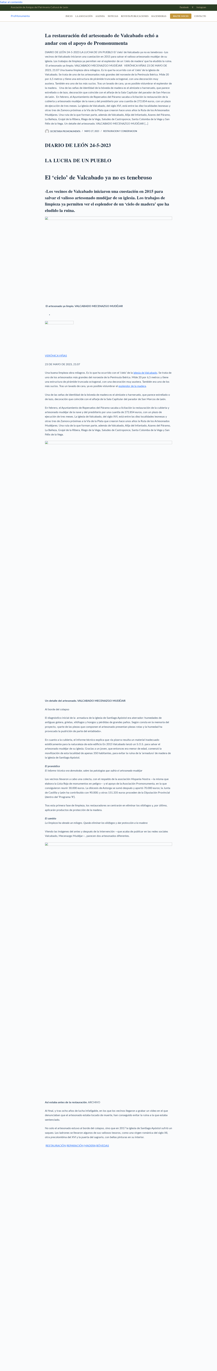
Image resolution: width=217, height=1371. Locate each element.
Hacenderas (158, 16)
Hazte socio (181, 16)
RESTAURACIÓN (56, 1145)
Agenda (100, 16)
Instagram (201, 7)
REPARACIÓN (75, 1145)
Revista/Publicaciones (135, 16)
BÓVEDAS (102, 1145)
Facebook (184, 7)
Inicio (69, 16)
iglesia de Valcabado (145, 372)
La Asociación (84, 16)
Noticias (113, 16)
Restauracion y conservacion (120, 131)
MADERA (90, 1145)
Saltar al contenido (11, 2)
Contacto (200, 16)
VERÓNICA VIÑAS (56, 355)
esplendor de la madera (132, 386)
